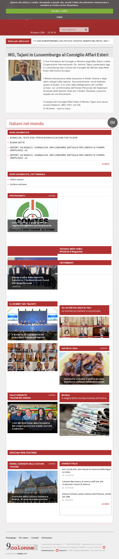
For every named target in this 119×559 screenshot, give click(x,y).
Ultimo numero (17, 179)
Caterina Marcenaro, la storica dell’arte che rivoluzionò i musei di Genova (82, 483)
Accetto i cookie (59, 11)
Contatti (35, 538)
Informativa (47, 538)
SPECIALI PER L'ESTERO (23, 452)
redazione (62, 550)
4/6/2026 (67, 500)
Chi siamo (23, 538)
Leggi (59, 17)
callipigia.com (22, 553)
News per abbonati (18, 41)
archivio (105, 164)
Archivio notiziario (18, 184)
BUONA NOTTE (17, 142)
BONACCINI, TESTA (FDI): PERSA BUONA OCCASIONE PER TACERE (43, 138)
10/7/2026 (68, 488)
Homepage (11, 538)
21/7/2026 (68, 475)
